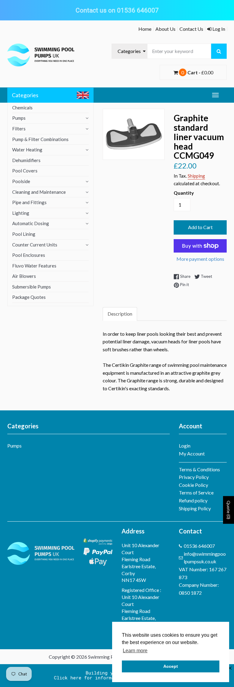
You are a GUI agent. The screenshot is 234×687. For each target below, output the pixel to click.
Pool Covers (24, 170)
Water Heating (27, 149)
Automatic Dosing (30, 223)
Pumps (19, 118)
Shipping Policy (195, 508)
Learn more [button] (135, 650)
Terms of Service (196, 492)
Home (144, 29)
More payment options (200, 259)
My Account (192, 453)
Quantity (184, 193)
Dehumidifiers (26, 160)
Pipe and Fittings (29, 202)
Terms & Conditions (199, 469)
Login (184, 445)
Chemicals (22, 107)
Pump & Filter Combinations (40, 139)
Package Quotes (29, 297)
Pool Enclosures (28, 255)
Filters (19, 128)
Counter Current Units (34, 244)
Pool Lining (23, 234)
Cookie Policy (193, 485)
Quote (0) (228, 510)
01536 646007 (199, 546)
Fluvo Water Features (34, 265)
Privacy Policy (194, 477)
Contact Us (191, 29)
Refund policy (193, 500)
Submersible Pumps (31, 286)
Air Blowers (24, 276)
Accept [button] (170, 666)
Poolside (21, 181)
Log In (218, 29)
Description (120, 314)
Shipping (196, 176)
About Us (165, 29)
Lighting (20, 213)
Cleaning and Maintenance (39, 192)
